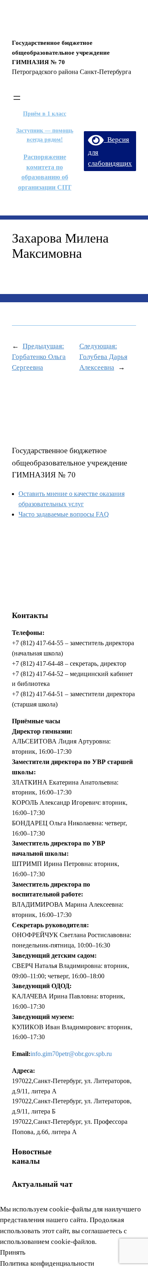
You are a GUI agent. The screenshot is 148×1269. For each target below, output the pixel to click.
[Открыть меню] (17, 98)
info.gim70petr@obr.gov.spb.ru (71, 1053)
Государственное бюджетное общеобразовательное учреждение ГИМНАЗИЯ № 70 (69, 462)
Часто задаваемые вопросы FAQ (63, 514)
